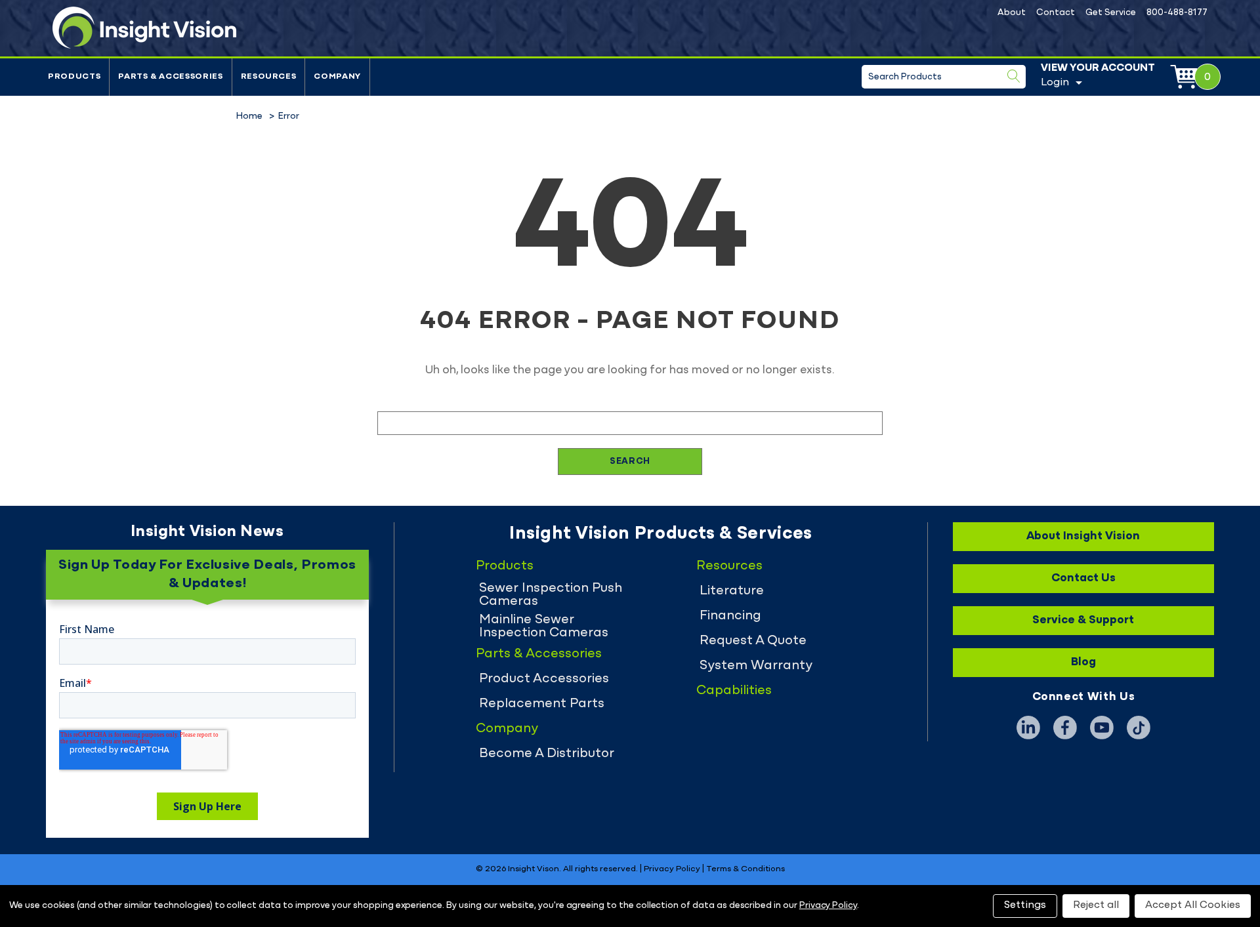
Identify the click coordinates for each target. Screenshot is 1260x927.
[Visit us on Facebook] (1065, 727)
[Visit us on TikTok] (1138, 727)
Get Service (1110, 13)
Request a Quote (753, 641)
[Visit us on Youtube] (1102, 727)
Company (337, 77)
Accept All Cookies (1192, 905)
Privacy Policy (672, 869)
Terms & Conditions (745, 869)
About (1012, 13)
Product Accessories (544, 679)
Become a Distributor (546, 754)
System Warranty (756, 666)
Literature (732, 591)
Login (1055, 82)
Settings (1025, 905)
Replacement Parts (541, 704)
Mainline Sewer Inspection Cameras (543, 626)
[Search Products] (1014, 76)
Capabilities (734, 691)
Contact (1055, 13)
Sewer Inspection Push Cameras (550, 595)
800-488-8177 (1177, 13)
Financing (730, 616)
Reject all (1096, 905)
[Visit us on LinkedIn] (1028, 727)
